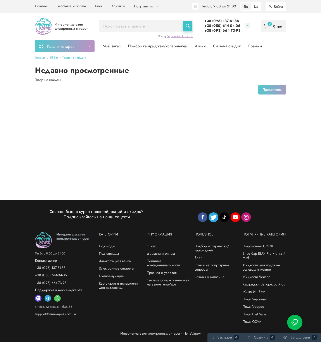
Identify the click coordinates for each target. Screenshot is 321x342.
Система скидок (227, 46)
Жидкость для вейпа (115, 260)
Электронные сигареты (116, 268)
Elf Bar (54, 57)
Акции (200, 46)
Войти (278, 6)
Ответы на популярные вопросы (212, 267)
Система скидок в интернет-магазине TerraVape (168, 282)
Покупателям (144, 6)
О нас (151, 246)
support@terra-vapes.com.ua (55, 313)
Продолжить (272, 89)
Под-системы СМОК (258, 246)
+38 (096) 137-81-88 (221, 20)
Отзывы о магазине (209, 276)
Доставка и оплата (72, 6)
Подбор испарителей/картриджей (212, 248)
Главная (40, 57)
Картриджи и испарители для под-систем (118, 285)
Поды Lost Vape (254, 314)
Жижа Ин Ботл (254, 291)
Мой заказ (112, 46)
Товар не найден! (74, 57)
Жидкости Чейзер (256, 276)
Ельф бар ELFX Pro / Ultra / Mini (264, 255)
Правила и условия (162, 272)
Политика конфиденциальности (163, 263)
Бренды (255, 46)
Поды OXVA (252, 321)
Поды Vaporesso (255, 299)
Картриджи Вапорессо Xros (264, 284)
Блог (98, 6)
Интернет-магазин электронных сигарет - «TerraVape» (160, 333)
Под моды (107, 246)
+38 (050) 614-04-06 (222, 25)
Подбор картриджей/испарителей (157, 46)
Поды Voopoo (253, 306)
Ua (256, 6)
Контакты (118, 6)
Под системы (109, 253)
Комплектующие (111, 275)
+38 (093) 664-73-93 (222, 30)
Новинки (41, 6)
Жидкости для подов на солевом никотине (261, 267)
